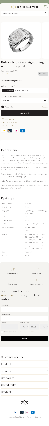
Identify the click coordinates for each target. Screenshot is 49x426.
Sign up (24, 338)
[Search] (45, 13)
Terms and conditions (16, 417)
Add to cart (24, 113)
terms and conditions (26, 332)
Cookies (38, 417)
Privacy (29, 417)
